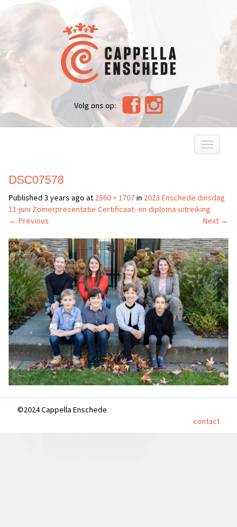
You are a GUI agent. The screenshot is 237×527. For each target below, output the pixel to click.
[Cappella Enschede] (118, 51)
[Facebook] (131, 109)
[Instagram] (154, 109)
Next (215, 220)
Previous (29, 220)
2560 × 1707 (115, 197)
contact (206, 421)
